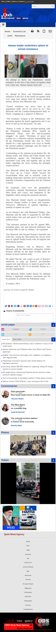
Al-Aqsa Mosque (28, 584)
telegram (43, 329)
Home (7, 31)
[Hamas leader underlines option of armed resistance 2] (26, 66)
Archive (8, 2)
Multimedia (28, 592)
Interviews (28, 596)
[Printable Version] (32, 31)
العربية (32, 2)
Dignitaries (28, 588)
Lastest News (6, 339)
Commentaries (28, 609)
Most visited (17, 339)
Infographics (28, 601)
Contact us (22, 2)
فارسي (27, 2)
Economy (28, 554)
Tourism (28, 579)
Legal (28, 550)
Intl (28, 558)
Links (3, 2)
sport (28, 545)
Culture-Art (28, 562)
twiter (16, 334)
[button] (50, 31)
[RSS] (38, 31)
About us (14, 2)
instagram (16, 329)
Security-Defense (28, 567)
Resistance (28, 575)
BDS (28, 571)
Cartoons (28, 605)
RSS (42, 334)
